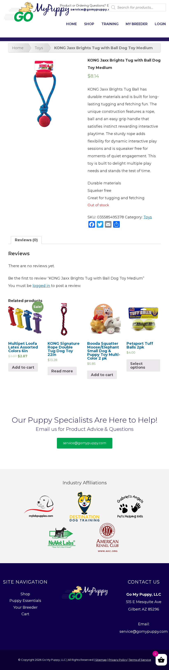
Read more (62, 371)
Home (17, 48)
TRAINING (110, 24)
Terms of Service (140, 659)
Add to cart (23, 367)
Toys (39, 48)
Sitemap (101, 659)
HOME (71, 24)
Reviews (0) (26, 240)
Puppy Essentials (25, 600)
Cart (25, 614)
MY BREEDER (137, 24)
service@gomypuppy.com (92, 9)
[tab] (26, 240)
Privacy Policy (118, 659)
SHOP (89, 24)
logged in (41, 285)
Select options (137, 365)
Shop (25, 594)
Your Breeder (25, 607)
